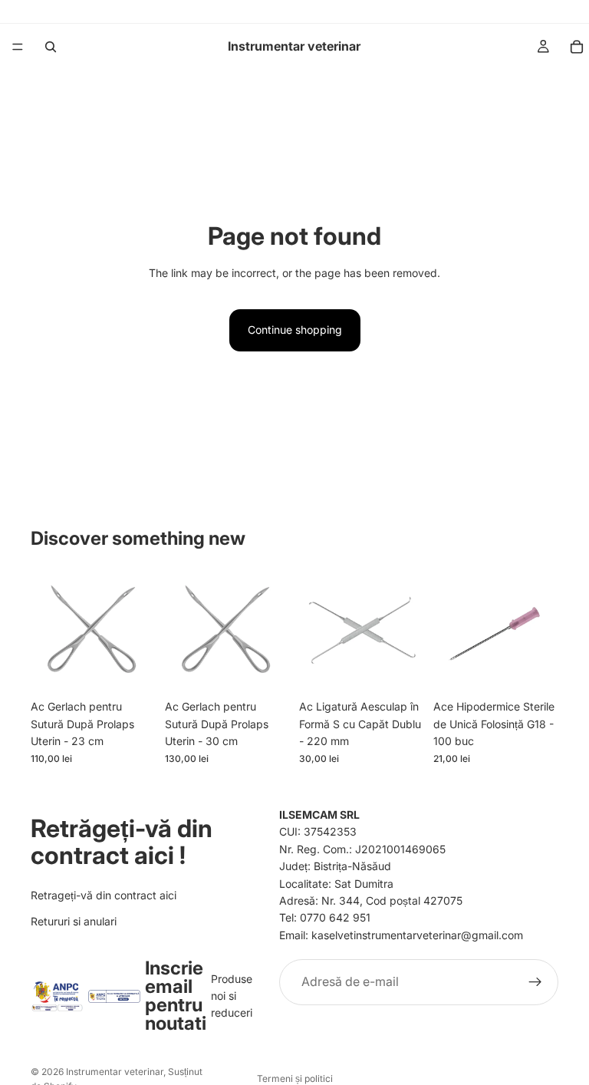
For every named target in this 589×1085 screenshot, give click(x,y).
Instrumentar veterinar (114, 1071)
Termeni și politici (295, 1078)
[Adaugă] (132, 669)
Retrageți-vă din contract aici (103, 894)
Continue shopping (295, 329)
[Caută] (50, 47)
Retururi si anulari (74, 921)
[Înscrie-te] (535, 982)
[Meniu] (17, 46)
